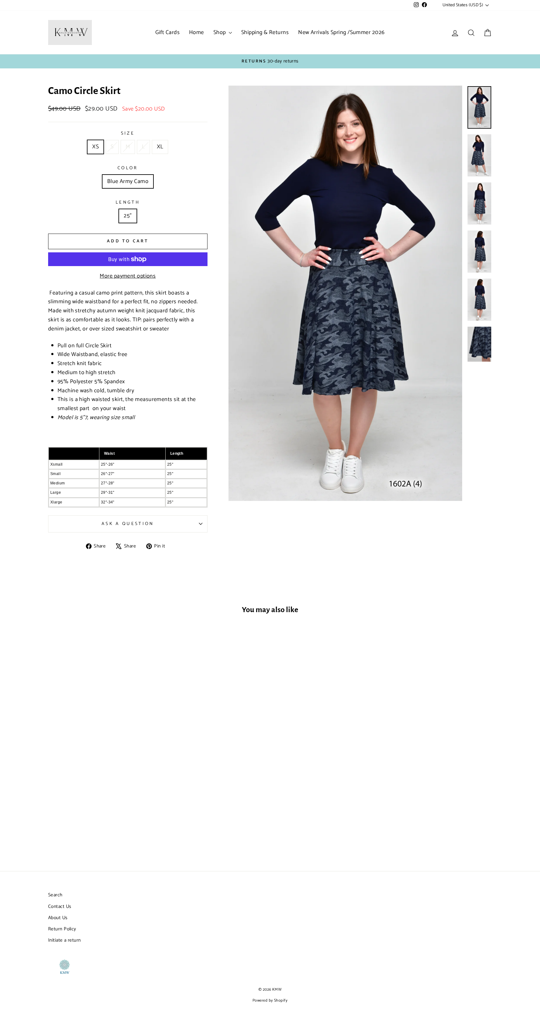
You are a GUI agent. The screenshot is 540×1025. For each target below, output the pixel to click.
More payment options (128, 276)
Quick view (101, 809)
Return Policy (62, 929)
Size (128, 133)
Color (128, 168)
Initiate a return (64, 940)
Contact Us (59, 906)
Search (55, 895)
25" (128, 215)
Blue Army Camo (127, 181)
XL (160, 146)
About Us (58, 918)
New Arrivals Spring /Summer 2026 (341, 32)
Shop (220, 32)
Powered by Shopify (270, 1000)
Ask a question (128, 523)
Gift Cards (167, 32)
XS (95, 146)
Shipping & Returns (265, 32)
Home (196, 32)
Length (128, 202)
